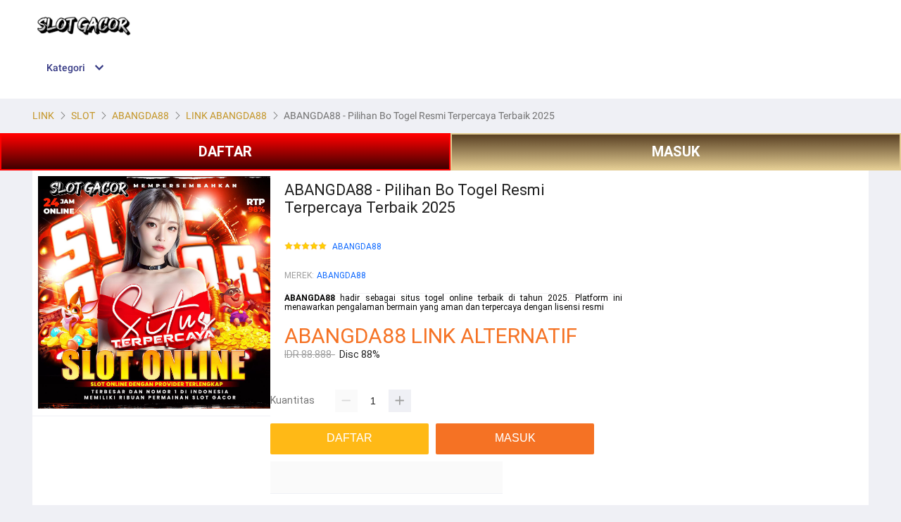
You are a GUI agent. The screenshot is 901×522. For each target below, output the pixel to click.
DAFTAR (225, 151)
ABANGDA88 (357, 246)
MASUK (676, 151)
